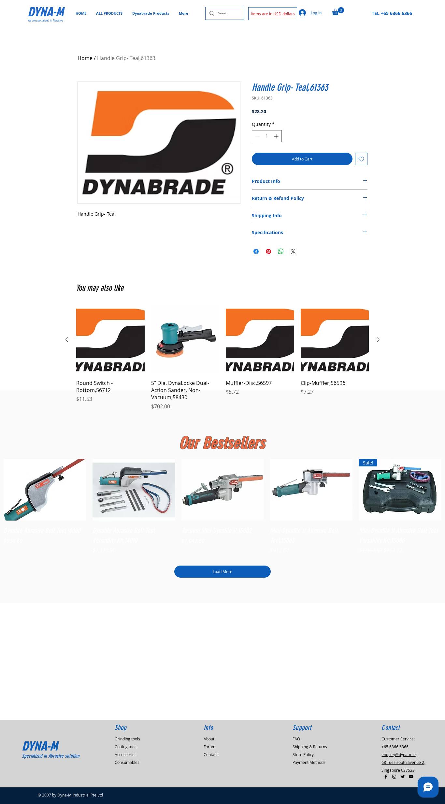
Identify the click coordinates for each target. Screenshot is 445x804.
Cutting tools (126, 746)
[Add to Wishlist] (361, 159)
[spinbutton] (267, 136)
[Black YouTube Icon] (411, 776)
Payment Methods (309, 762)
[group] (222, 358)
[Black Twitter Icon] (402, 776)
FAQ (296, 738)
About (209, 738)
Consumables (127, 762)
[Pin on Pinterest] (268, 251)
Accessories (125, 754)
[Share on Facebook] (256, 251)
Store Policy (303, 754)
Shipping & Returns (310, 746)
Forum (209, 746)
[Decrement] (257, 136)
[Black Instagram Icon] (394, 776)
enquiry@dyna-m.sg (399, 754)
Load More (222, 571)
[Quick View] (45, 490)
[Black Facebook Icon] (385, 776)
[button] (272, 13)
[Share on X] (293, 251)
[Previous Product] (67, 339)
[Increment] (277, 136)
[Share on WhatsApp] (281, 251)
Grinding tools (127, 738)
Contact (211, 754)
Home (85, 58)
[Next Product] (378, 339)
